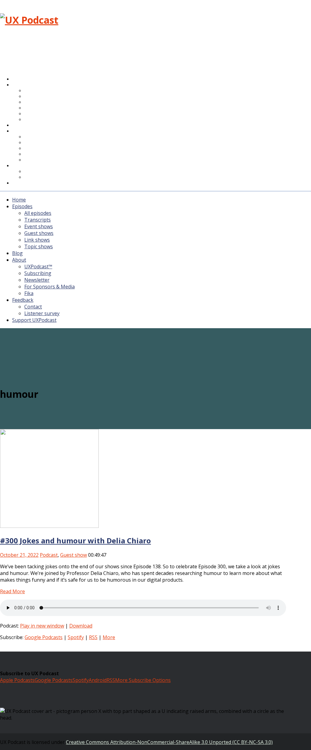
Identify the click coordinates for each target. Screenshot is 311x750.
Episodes (22, 206)
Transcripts (37, 219)
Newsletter (37, 280)
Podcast (49, 555)
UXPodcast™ (38, 266)
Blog (17, 253)
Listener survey (42, 313)
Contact (33, 306)
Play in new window (42, 625)
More (109, 637)
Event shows (38, 226)
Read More (12, 591)
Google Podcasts (44, 637)
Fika (28, 293)
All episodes (37, 213)
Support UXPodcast (36, 183)
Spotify (76, 637)
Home (19, 199)
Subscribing (37, 273)
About (22, 131)
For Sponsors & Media (48, 154)
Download (80, 625)
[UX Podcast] (29, 19)
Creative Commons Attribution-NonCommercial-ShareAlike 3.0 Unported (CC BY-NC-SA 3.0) (169, 742)
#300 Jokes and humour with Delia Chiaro (75, 540)
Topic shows (40, 120)
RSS (93, 637)
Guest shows (38, 233)
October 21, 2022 (19, 555)
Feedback (22, 300)
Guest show (73, 555)
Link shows (37, 239)
